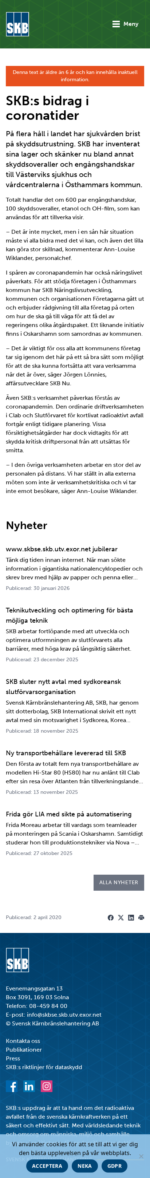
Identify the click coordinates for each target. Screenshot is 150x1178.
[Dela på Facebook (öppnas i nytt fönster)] (111, 918)
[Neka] (141, 1156)
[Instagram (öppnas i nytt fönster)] (46, 1086)
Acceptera (47, 1165)
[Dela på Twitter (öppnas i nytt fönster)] (121, 918)
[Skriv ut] (141, 918)
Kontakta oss (23, 1040)
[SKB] (17, 960)
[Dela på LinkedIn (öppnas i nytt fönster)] (131, 918)
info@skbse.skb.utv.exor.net (64, 1014)
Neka (85, 1165)
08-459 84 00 (48, 1005)
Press (13, 1058)
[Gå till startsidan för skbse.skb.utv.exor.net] (17, 24)
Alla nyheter (118, 882)
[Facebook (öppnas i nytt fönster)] (11, 1086)
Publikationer (24, 1049)
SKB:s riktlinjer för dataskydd (44, 1067)
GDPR (114, 1165)
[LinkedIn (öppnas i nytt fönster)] (29, 1086)
